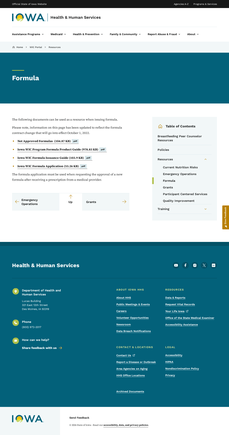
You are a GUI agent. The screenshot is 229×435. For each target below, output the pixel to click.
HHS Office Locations (130, 375)
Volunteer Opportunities (132, 317)
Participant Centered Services (185, 194)
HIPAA (169, 361)
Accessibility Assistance (181, 324)
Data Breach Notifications (133, 331)
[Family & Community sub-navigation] (139, 34)
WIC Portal (36, 47)
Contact (123, 355)
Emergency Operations (179, 174)
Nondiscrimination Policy (182, 368)
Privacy (170, 375)
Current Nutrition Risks (180, 167)
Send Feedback (79, 417)
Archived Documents (130, 391)
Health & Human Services (75, 17)
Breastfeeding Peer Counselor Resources (180, 138)
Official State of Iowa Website (29, 4)
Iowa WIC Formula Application (51, 166)
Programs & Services (205, 4)
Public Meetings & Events (133, 304)
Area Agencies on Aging (132, 368)
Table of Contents (180, 126)
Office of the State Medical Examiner (189, 317)
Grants (168, 187)
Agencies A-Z (181, 4)
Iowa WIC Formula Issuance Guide (53, 158)
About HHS (123, 297)
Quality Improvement (178, 200)
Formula (169, 180)
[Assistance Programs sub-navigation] (42, 34)
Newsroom (123, 324)
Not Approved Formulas (47, 141)
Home (19, 47)
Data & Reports (175, 297)
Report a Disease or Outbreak (136, 362)
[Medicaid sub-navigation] (65, 34)
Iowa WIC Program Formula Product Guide (61, 149)
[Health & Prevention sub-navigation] (101, 34)
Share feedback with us (39, 348)
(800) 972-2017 (31, 327)
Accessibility (173, 355)
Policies (163, 149)
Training (163, 209)
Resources (55, 47)
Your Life (174, 311)
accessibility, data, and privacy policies (125, 425)
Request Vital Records (180, 304)
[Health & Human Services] (29, 17)
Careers (121, 311)
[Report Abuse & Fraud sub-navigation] (179, 34)
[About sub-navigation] (197, 34)
